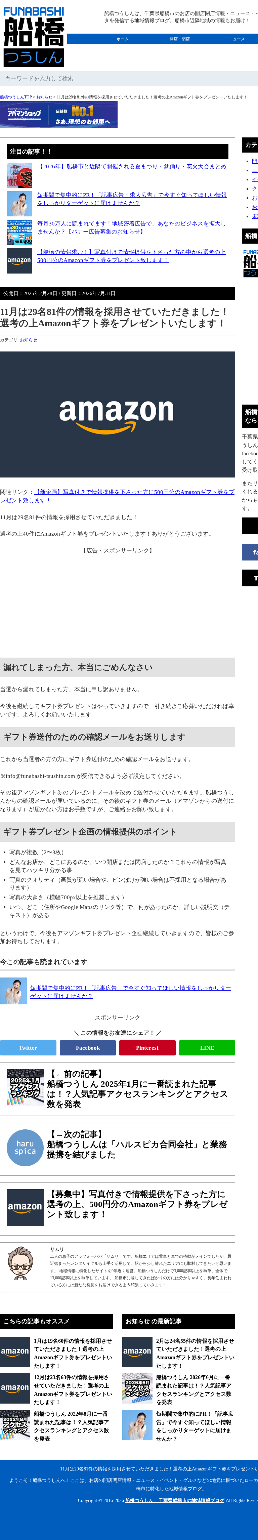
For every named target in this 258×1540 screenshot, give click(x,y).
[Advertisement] (117, 602)
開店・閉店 (180, 39)
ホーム (123, 39)
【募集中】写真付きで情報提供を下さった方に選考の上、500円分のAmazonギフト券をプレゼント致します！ (137, 1204)
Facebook (88, 1048)
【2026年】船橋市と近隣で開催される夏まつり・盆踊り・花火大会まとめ (131, 166)
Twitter (28, 1048)
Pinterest (147, 1048)
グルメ (123, 49)
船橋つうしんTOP (16, 97)
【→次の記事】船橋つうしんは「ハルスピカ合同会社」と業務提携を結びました (137, 1144)
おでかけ (180, 49)
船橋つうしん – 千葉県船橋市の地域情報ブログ (174, 1500)
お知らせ (44, 97)
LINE (207, 1048)
